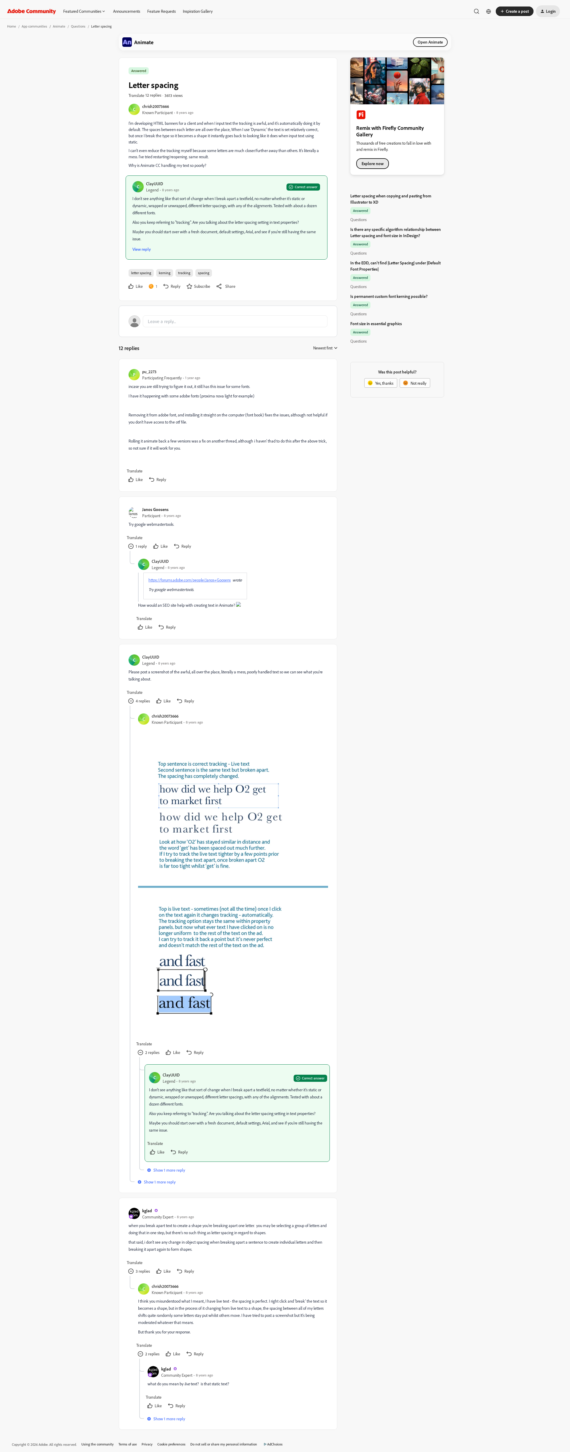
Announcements (126, 11)
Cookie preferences (171, 1444)
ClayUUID (154, 183)
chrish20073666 (155, 106)
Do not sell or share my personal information (223, 1444)
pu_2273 (149, 371)
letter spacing (141, 273)
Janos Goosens (155, 509)
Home (11, 26)
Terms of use (127, 1444)
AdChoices (275, 1444)
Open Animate (430, 41)
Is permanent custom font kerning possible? (389, 296)
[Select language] (488, 11)
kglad (147, 1210)
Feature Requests (161, 11)
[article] (228, 426)
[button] (514, 11)
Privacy (147, 1444)
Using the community (97, 1444)
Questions (78, 26)
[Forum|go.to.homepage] (31, 11)
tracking (184, 273)
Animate (59, 26)
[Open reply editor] (228, 321)
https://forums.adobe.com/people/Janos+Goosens (189, 579)
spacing (203, 273)
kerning (164, 273)
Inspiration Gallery (198, 11)
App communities (34, 26)
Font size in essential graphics (376, 323)
